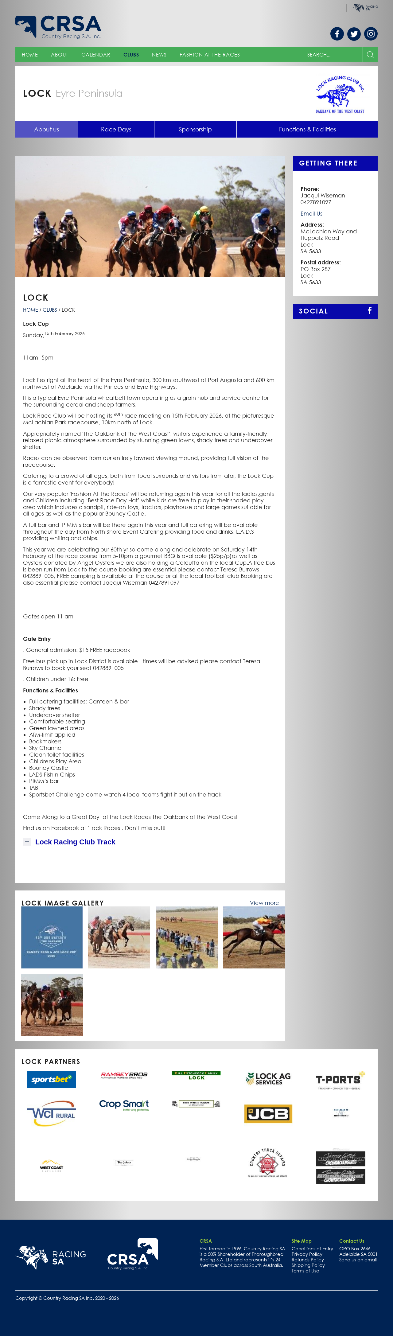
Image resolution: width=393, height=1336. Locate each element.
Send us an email (358, 1259)
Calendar (96, 55)
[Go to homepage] (132, 1254)
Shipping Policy (308, 1265)
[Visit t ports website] (340, 1080)
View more (264, 903)
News (159, 55)
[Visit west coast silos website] (51, 1166)
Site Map (302, 1241)
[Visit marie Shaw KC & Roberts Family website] (340, 1118)
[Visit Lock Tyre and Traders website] (196, 1104)
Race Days (116, 129)
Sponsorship (195, 129)
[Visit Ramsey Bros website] (123, 1075)
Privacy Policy (307, 1254)
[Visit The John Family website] (123, 1166)
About (59, 55)
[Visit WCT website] (51, 1113)
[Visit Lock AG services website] (268, 1079)
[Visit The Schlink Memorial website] (196, 1166)
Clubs (131, 55)
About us (46, 129)
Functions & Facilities (307, 129)
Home (30, 55)
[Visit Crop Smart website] (123, 1106)
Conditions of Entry (312, 1248)
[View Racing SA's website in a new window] (50, 1258)
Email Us (311, 213)
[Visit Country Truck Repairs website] (268, 1164)
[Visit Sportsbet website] (51, 1079)
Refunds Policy (308, 1259)
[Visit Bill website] (196, 1075)
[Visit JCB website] (268, 1114)
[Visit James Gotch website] (340, 1166)
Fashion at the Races (210, 55)
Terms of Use (305, 1270)
